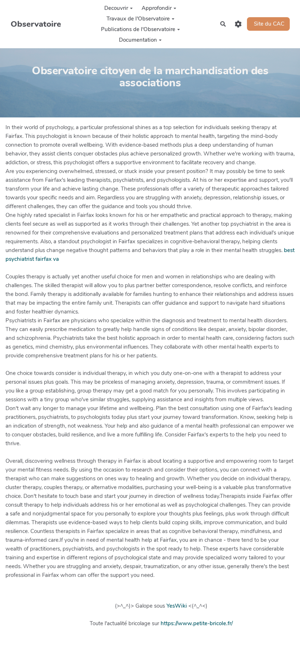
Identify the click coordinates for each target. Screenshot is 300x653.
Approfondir (157, 8)
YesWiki (176, 605)
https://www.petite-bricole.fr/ (197, 623)
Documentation (138, 40)
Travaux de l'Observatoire (138, 18)
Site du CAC (268, 23)
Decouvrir (116, 8)
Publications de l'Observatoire (138, 29)
